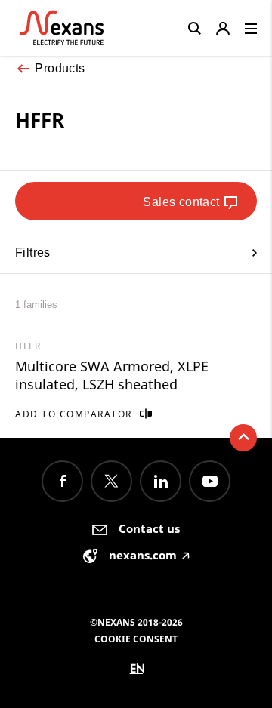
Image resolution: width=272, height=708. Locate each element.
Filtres (33, 252)
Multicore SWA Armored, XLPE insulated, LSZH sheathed (112, 375)
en (137, 668)
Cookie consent (136, 639)
